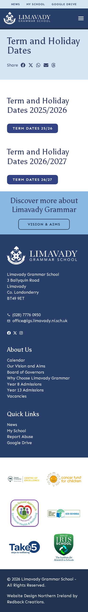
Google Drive (64, 4)
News (15, 4)
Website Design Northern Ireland (39, 595)
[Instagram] (21, 333)
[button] (23, 65)
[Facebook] (9, 333)
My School (36, 4)
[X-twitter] (15, 333)
